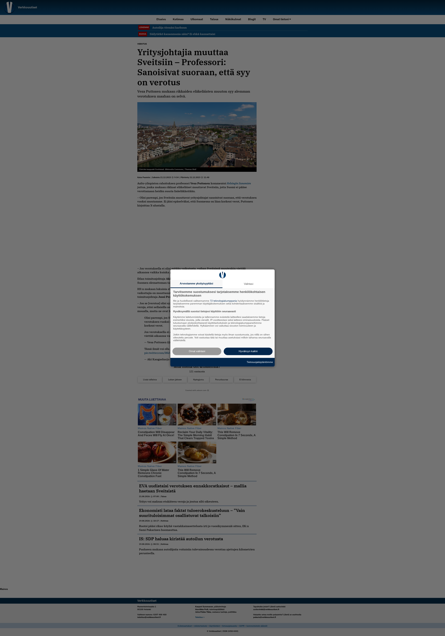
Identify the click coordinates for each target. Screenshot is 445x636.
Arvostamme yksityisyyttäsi (196, 283)
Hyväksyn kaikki (248, 351)
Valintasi (248, 283)
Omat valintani (197, 351)
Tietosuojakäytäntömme (260, 362)
